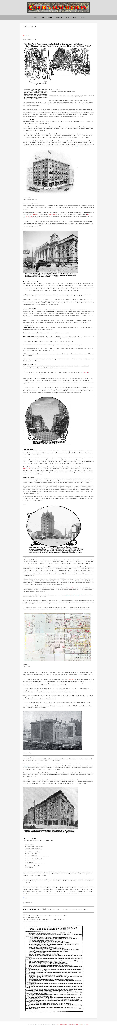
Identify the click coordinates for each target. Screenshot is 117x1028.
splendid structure (52, 214)
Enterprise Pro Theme (62, 1024)
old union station (34, 214)
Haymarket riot (71, 679)
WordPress (82, 1024)
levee (76, 146)
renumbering (85, 372)
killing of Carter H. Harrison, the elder (74, 594)
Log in (87, 1024)
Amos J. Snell (70, 587)
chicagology (58, 8)
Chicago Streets (26, 35)
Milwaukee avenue (27, 468)
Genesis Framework (74, 1024)
